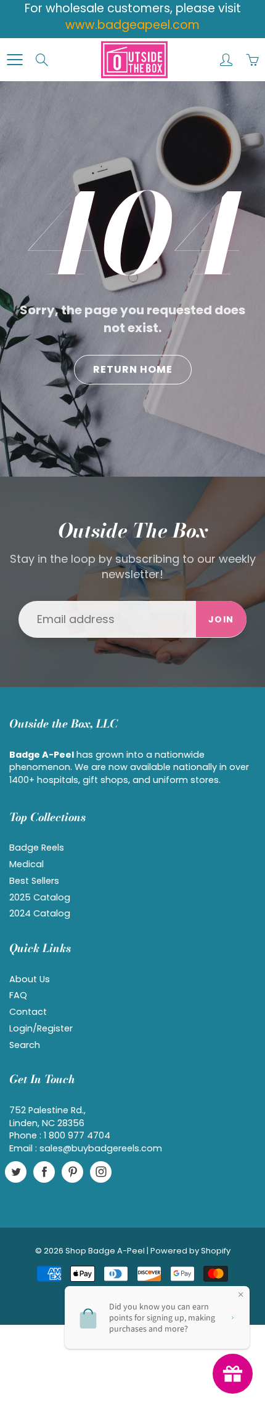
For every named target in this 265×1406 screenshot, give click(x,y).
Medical (26, 864)
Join (221, 619)
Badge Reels (36, 847)
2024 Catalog (39, 913)
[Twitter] (15, 1172)
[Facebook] (44, 1172)
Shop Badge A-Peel (105, 1251)
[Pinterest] (72, 1172)
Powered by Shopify (190, 1251)
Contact (28, 1012)
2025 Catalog (39, 897)
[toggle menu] (14, 59)
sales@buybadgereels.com (100, 1148)
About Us (29, 979)
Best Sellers (34, 881)
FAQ (18, 995)
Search (24, 1045)
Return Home (133, 369)
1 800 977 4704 (77, 1135)
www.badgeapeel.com (132, 25)
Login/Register (41, 1028)
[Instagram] (101, 1172)
